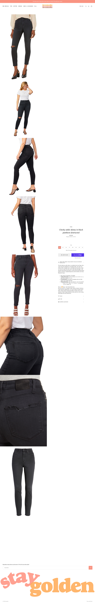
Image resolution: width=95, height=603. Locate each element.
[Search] (86, 6)
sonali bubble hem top (79, 276)
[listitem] (35, 6)
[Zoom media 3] (23, 167)
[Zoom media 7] (23, 410)
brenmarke (6, 601)
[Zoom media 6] (23, 346)
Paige (61, 296)
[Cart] (91, 6)
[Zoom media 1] (23, 47)
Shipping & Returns (64, 301)
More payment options (78, 257)
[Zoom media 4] (23, 225)
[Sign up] (90, 568)
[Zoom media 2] (23, 109)
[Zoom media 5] (23, 285)
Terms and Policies (89, 601)
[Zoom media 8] (23, 482)
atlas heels (70, 278)
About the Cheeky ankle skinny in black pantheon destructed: (71, 262)
